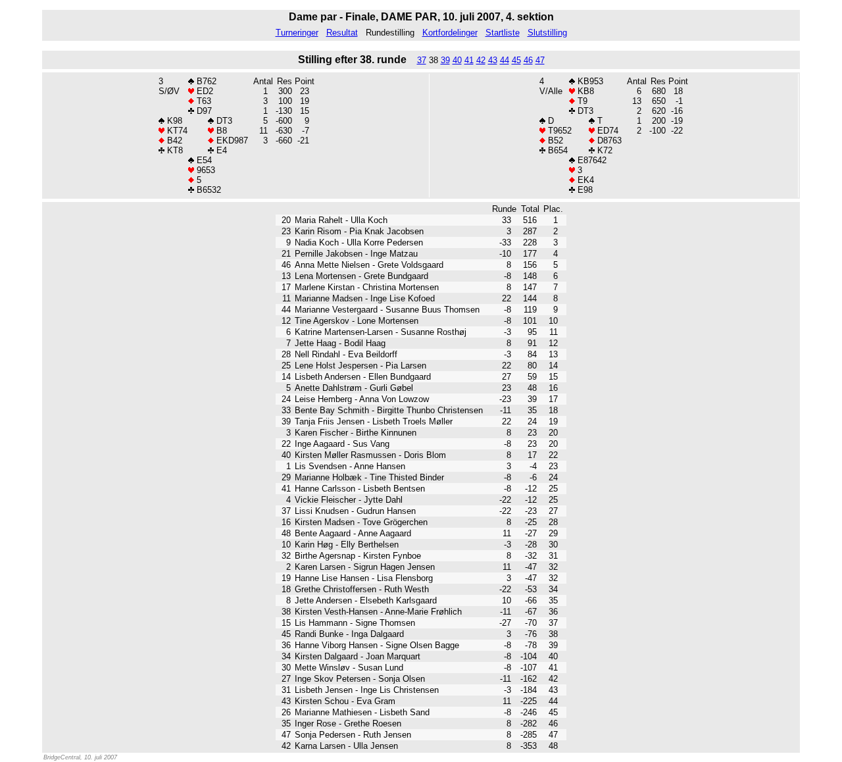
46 (528, 60)
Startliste (502, 33)
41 (469, 60)
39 (445, 60)
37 (421, 60)
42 (480, 60)
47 (540, 60)
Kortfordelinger (450, 33)
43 (492, 60)
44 (504, 60)
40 (457, 60)
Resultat (342, 33)
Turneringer (297, 33)
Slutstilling (547, 33)
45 (516, 60)
